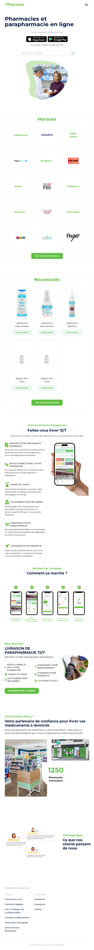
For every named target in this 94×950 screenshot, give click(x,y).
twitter (38, 909)
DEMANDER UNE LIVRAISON (21, 691)
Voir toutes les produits (47, 402)
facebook (39, 899)
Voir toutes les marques (47, 256)
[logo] (14, 5)
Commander (22, 332)
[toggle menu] (86, 5)
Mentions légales (14, 904)
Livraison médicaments (17, 917)
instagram (39, 904)
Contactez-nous (13, 899)
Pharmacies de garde (16, 922)
